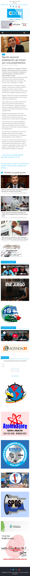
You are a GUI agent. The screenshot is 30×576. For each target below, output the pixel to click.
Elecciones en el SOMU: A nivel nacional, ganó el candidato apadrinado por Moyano (15, 238)
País (3, 54)
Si (3, 364)
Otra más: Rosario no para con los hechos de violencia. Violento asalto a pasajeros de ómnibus (15, 166)
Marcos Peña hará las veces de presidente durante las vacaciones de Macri (15, 190)
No (3, 366)
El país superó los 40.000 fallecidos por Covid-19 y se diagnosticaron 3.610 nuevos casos (15, 214)
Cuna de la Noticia (14, 65)
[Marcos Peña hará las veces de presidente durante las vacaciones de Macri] (15, 176)
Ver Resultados (14, 376)
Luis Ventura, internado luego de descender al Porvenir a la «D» (12, 156)
